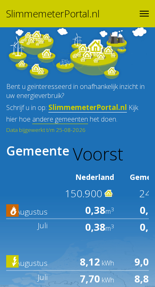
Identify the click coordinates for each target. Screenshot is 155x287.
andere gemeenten (60, 119)
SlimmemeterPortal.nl (53, 14)
